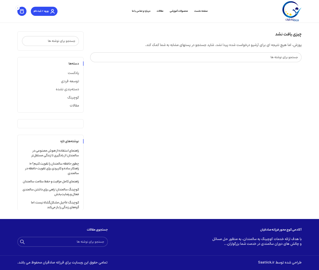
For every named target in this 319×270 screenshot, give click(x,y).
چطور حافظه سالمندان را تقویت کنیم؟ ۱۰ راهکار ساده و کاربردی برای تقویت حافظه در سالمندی (52, 169)
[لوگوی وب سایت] (292, 11)
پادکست (73, 73)
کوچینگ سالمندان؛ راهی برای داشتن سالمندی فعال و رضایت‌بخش (51, 192)
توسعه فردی (70, 81)
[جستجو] (95, 57)
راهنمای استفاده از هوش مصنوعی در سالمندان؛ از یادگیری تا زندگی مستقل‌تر (55, 153)
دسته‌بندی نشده (67, 89)
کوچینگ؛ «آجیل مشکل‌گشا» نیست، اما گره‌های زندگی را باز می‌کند (55, 205)
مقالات (74, 105)
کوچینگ (73, 97)
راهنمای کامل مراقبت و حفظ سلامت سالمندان (51, 181)
